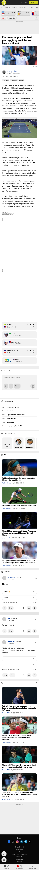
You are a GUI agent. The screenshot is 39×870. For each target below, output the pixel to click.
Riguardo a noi (19, 847)
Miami (21, 80)
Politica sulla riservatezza (19, 854)
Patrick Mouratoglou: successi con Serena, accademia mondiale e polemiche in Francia (19, 708)
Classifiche (22, 7)
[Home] (2, 7)
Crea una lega (7, 445)
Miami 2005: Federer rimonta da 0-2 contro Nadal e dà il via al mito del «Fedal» (17, 737)
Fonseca (6, 80)
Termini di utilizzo (19, 852)
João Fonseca (15, 334)
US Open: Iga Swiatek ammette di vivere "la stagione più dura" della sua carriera (18, 562)
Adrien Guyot (6, 483)
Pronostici (19, 868)
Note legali (19, 857)
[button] (26, 2)
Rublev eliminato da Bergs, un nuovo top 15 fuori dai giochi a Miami (18, 479)
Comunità (32, 868)
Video (36, 7)
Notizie (7, 7)
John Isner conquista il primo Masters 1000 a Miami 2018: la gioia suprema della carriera (19, 794)
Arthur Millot (6, 713)
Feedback (19, 861)
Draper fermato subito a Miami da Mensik (19, 506)
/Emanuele (11, 577)
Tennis (6, 868)
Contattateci (19, 859)
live (4, 18)
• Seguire (19, 577)
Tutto (12, 18)
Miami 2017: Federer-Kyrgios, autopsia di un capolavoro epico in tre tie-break (19, 766)
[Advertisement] (19, 27)
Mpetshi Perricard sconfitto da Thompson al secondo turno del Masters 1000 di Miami (19, 533)
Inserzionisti (19, 849)
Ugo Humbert (15, 342)
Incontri (14, 7)
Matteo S (11, 641)
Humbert (14, 80)
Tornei (30, 7)
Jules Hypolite (12, 71)
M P (9, 618)
